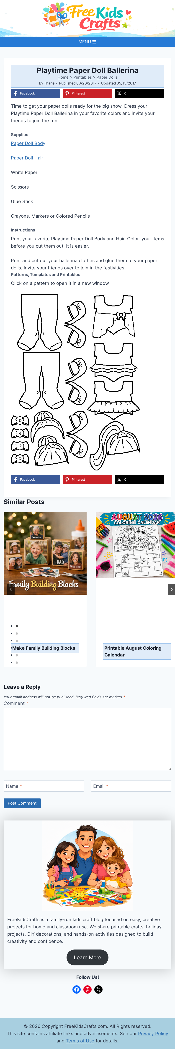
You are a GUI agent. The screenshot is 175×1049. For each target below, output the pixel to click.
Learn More (87, 957)
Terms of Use (80, 1041)
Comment (16, 703)
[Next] (171, 589)
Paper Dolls (107, 77)
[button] (157, 300)
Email (100, 786)
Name (14, 786)
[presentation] (45, 574)
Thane (49, 83)
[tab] (17, 626)
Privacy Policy (153, 1033)
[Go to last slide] (11, 589)
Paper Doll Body (28, 143)
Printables (82, 77)
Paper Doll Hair (27, 158)
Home (63, 77)
